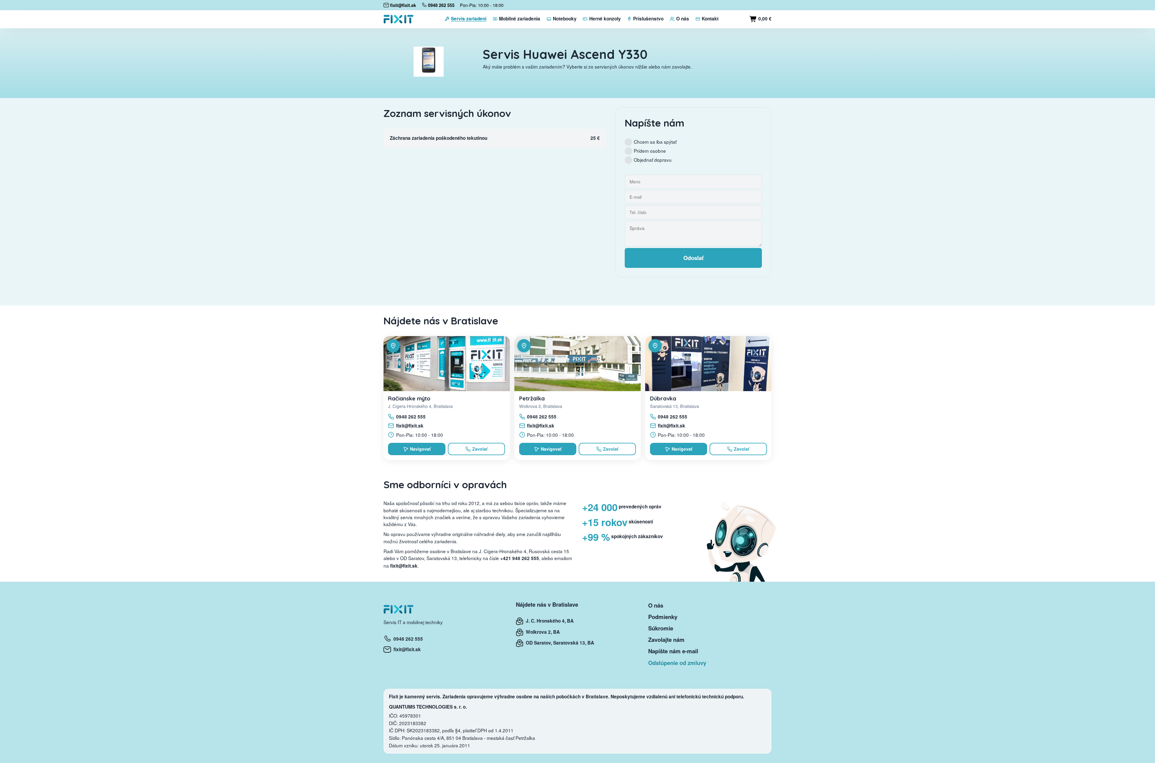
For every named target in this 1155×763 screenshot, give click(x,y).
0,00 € (764, 18)
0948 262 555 (411, 416)
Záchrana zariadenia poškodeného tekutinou (438, 138)
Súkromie (660, 628)
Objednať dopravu (653, 159)
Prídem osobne (650, 150)
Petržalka (532, 398)
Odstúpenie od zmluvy (677, 663)
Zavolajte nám (666, 640)
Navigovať (420, 449)
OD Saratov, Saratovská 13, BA (558, 642)
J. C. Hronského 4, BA (548, 620)
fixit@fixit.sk (410, 425)
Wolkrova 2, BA (541, 632)
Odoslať (693, 258)
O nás (655, 605)
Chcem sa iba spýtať (655, 141)
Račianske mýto (409, 398)
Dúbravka (663, 398)
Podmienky (662, 617)
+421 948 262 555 (519, 558)
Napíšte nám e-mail (673, 651)
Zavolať (480, 449)
